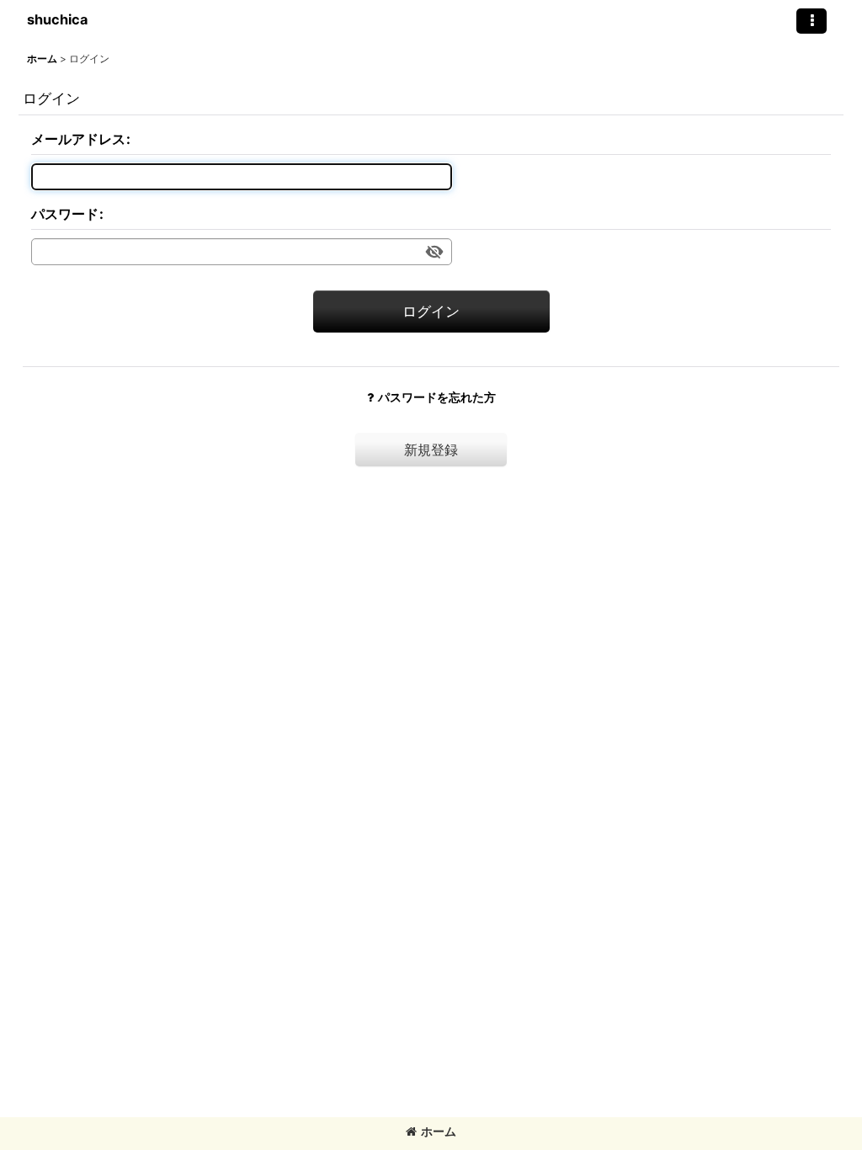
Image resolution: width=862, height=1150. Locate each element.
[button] (811, 21)
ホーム (438, 1131)
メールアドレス (78, 138)
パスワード (64, 213)
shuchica (57, 19)
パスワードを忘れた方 (437, 397)
